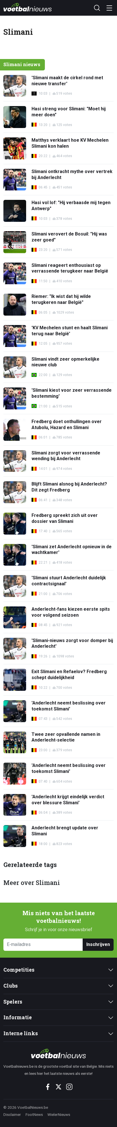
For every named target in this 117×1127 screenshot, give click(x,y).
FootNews (34, 1114)
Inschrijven (98, 944)
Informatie (17, 1017)
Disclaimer (12, 1114)
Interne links (20, 1033)
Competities (18, 969)
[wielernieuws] (58, 1053)
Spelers (12, 1001)
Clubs (10, 985)
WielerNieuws (58, 1114)
